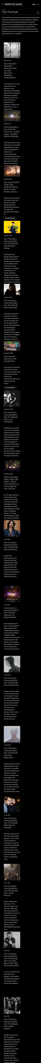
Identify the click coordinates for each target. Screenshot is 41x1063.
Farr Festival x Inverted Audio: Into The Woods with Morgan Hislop (11, 243)
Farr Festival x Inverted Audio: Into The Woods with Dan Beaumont (11, 753)
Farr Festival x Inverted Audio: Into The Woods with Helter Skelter (11, 1024)
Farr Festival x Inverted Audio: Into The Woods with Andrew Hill (11, 681)
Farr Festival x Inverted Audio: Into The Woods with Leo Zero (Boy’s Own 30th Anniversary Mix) (11, 959)
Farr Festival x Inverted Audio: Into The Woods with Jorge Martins (11, 890)
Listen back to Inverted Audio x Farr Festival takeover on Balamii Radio (11, 612)
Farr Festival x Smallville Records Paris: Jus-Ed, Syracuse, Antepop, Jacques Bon (10, 70)
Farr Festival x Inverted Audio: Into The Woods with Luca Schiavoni (11, 417)
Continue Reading (10, 218)
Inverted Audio (13, 4)
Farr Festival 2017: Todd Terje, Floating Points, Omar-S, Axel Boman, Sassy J (12, 187)
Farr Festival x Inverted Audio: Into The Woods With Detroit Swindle (11, 823)
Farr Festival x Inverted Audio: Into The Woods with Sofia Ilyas (11, 304)
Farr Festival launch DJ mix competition (10, 358)
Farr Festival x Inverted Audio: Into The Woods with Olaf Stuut (11, 546)
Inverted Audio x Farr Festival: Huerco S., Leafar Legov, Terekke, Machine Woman (12, 131)
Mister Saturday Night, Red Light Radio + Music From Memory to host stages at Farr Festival (11, 483)
